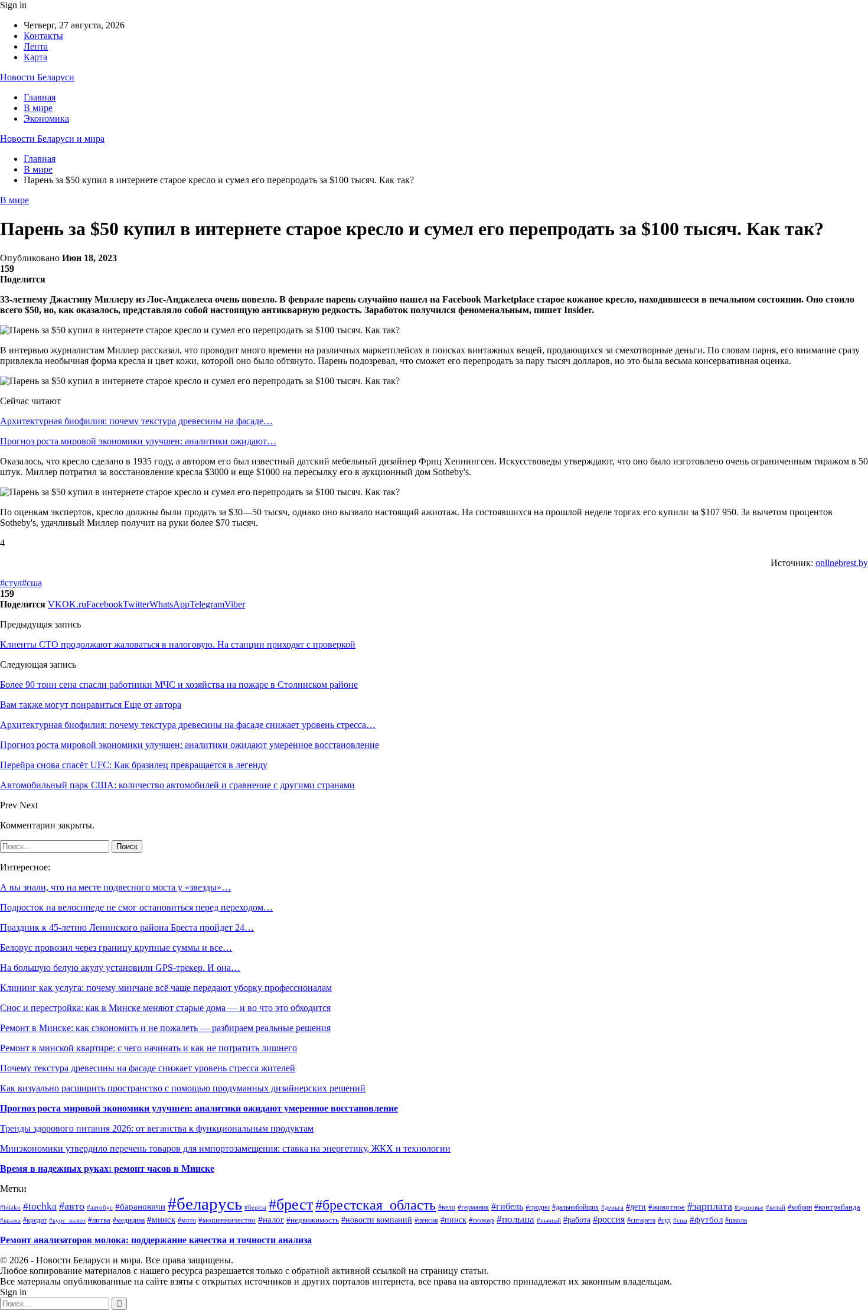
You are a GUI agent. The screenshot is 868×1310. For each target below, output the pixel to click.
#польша (515, 1219)
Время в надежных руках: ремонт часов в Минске (107, 1168)
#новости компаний (376, 1219)
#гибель (507, 1206)
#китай (775, 1207)
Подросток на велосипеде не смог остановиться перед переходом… (136, 907)
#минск (161, 1219)
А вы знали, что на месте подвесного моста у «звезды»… (115, 887)
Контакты (43, 36)
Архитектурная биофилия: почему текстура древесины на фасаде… (136, 421)
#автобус (100, 1207)
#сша (32, 583)
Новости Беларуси (37, 77)
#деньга (612, 1207)
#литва (99, 1219)
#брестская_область (375, 1205)
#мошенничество (227, 1220)
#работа (576, 1219)
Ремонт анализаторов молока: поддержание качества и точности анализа (156, 1240)
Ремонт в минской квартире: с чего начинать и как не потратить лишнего (148, 1048)
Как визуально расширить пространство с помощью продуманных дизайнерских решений (183, 1088)
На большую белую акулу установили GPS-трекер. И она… (120, 968)
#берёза (255, 1207)
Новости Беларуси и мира (52, 139)
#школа (736, 1220)
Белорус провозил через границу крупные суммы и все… (116, 947)
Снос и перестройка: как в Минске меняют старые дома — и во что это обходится (165, 1008)
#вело (446, 1207)
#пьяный (549, 1220)
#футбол (706, 1219)
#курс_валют (67, 1220)
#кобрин (800, 1207)
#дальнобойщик (575, 1207)
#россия (609, 1219)
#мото (187, 1220)
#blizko (10, 1207)
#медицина (129, 1220)
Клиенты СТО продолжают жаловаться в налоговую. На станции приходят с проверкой (177, 644)
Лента (36, 46)
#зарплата (709, 1206)
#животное (666, 1206)
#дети (636, 1206)
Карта (35, 57)
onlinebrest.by (841, 563)
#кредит (35, 1220)
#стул (11, 583)
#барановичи (140, 1206)
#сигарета (641, 1220)
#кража (10, 1220)
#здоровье (749, 1207)
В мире (38, 108)
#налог (271, 1219)
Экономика (46, 118)
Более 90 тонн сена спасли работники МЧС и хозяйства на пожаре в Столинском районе (179, 685)
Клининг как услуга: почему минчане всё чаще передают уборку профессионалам (166, 988)
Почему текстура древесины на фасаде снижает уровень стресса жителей (147, 1068)
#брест (291, 1204)
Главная (40, 97)
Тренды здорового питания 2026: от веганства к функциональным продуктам (157, 1128)
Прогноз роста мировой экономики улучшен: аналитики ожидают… (138, 441)
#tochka (40, 1206)
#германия (473, 1207)
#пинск (453, 1219)
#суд (664, 1220)
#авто (71, 1206)
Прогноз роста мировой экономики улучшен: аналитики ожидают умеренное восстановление (199, 1108)
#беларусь (205, 1203)
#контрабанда (837, 1206)
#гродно (538, 1207)
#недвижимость (312, 1220)
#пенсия (426, 1220)
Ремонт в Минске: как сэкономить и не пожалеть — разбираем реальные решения (165, 1028)
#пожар (481, 1220)
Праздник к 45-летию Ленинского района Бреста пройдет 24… (127, 927)
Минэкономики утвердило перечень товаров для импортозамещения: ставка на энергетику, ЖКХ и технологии (225, 1148)
